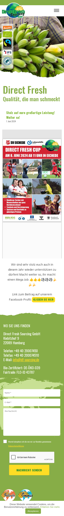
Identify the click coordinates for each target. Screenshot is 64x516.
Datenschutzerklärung (16, 446)
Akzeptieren (33, 511)
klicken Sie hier (43, 299)
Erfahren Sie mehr (49, 507)
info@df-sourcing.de (26, 359)
